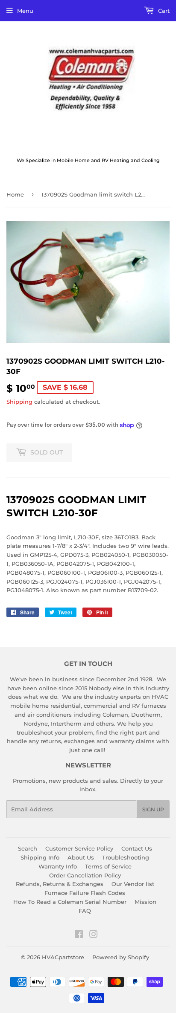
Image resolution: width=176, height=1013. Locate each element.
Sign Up (153, 809)
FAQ (85, 910)
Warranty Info (57, 866)
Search (27, 848)
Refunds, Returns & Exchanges (59, 883)
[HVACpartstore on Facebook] (78, 935)
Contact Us (136, 848)
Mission (145, 901)
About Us (80, 857)
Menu (25, 10)
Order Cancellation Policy (85, 875)
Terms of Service (108, 866)
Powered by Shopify (120, 957)
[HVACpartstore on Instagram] (93, 935)
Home (15, 194)
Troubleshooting (125, 857)
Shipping (19, 401)
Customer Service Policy (79, 848)
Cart (163, 10)
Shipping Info (40, 857)
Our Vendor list (132, 883)
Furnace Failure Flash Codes (84, 892)
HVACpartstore (63, 957)
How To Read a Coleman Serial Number (69, 901)
